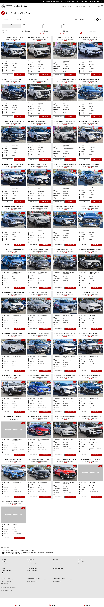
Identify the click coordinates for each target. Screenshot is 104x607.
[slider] (40, 33)
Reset (76, 19)
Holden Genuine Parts (32, 564)
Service (91, 6)
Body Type (4, 30)
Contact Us (19, 74)
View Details (7, 74)
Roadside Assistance (32, 568)
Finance (3, 568)
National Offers (5, 564)
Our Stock (70, 6)
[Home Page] (7, 6)
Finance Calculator (6, 570)
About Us (55, 564)
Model (43, 24)
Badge (64, 24)
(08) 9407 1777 (8, 581)
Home (64, 6)
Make (23, 24)
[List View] (100, 19)
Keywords (19, 19)
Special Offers (80, 6)
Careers (55, 566)
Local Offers (4, 566)
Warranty (29, 566)
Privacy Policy (81, 561)
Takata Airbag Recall (32, 570)
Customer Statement (58, 568)
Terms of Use (81, 564)
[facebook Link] (102, 1)
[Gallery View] (97, 19)
